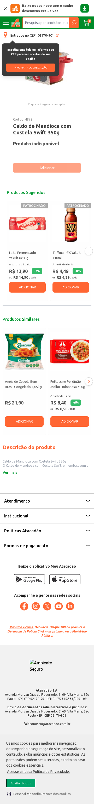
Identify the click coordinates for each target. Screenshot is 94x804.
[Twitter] (47, 606)
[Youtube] (58, 606)
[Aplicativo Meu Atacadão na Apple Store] (64, 579)
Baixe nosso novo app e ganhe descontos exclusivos (47, 8)
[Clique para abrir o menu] (6, 23)
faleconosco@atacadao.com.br (47, 724)
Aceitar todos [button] (21, 783)
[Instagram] (35, 606)
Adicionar (47, 168)
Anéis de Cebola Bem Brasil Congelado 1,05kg (23, 384)
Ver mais (10, 472)
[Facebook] (24, 606)
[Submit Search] (73, 23)
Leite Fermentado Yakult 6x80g (22, 255)
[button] (39, 793)
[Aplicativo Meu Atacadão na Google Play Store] (29, 579)
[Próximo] (89, 251)
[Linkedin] (70, 606)
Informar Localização (31, 67)
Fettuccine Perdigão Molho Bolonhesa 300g (67, 384)
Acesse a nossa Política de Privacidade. (38, 771)
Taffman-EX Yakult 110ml (66, 255)
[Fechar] (5, 8)
